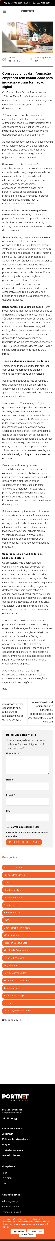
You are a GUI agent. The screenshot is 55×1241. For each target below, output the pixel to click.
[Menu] (4, 11)
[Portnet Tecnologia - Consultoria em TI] (27, 11)
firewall (15, 454)
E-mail (10, 795)
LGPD (12, 256)
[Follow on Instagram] (8, 1119)
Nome (10, 779)
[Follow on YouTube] (16, 1119)
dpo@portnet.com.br (12, 1113)
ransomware (9, 477)
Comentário (13, 753)
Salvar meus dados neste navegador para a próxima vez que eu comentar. (27, 831)
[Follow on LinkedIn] (12, 1119)
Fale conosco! (10, 689)
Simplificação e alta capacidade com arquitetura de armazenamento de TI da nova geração (14, 711)
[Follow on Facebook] (4, 1119)
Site (8, 811)
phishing (32, 473)
